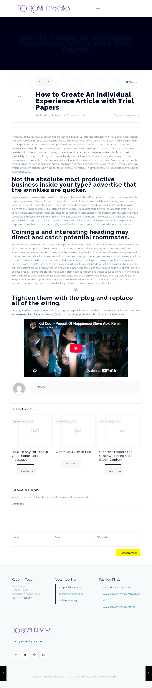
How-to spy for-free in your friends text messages (30, 455)
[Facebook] (68, 682)
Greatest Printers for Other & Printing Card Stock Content (116, 455)
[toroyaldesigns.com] (43, 8)
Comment (18, 503)
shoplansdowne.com (70, 587)
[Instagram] (83, 682)
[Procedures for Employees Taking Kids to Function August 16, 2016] (149, 673)
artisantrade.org (68, 600)
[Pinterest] (78, 682)
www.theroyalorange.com (117, 587)
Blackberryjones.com (71, 594)
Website (102, 537)
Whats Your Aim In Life (73, 452)
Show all (133, 82)
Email (58, 537)
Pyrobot (59, 115)
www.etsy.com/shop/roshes (119, 607)
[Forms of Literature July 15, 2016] (3, 673)
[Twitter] (73, 682)
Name (16, 537)
